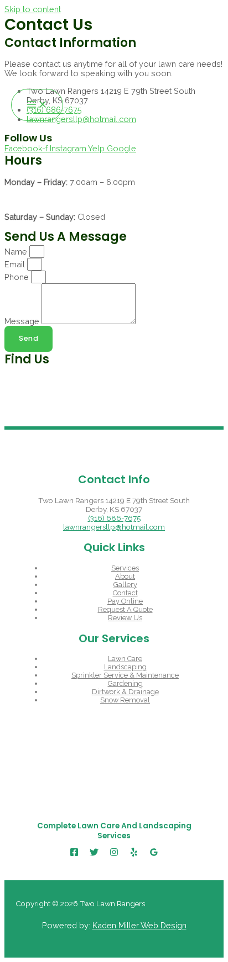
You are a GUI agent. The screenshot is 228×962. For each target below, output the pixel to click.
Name (16, 251)
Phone (17, 277)
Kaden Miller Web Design (139, 925)
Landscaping (125, 667)
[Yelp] (133, 853)
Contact (125, 593)
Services (125, 568)
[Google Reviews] (153, 853)
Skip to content (32, 9)
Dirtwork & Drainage (125, 692)
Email (15, 264)
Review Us (125, 618)
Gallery (125, 584)
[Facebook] (74, 853)
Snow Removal (125, 700)
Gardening (125, 683)
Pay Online (125, 601)
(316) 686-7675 (114, 518)
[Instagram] (114, 853)
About (125, 576)
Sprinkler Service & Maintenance (125, 675)
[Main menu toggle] (37, 105)
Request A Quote (125, 609)
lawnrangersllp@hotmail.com (114, 526)
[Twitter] (94, 853)
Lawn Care (125, 658)
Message (23, 321)
